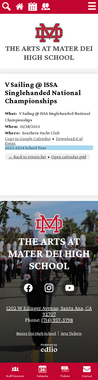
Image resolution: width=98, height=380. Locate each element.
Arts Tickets (71, 333)
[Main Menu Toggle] (92, 6)
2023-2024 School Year (25, 147)
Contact (87, 376)
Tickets (65, 376)
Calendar (42, 376)
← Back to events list (27, 156)
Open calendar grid (68, 156)
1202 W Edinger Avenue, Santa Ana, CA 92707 (49, 311)
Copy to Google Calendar (28, 138)
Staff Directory (15, 376)
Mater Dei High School (36, 333)
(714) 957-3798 (57, 320)
